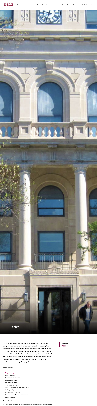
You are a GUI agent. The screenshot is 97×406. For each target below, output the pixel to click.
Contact (84, 4)
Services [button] (27, 4)
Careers (75, 4)
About (19, 4)
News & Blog (65, 4)
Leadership (54, 4)
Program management (11, 373)
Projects (44, 4)
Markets (35, 4)
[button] (91, 4)
